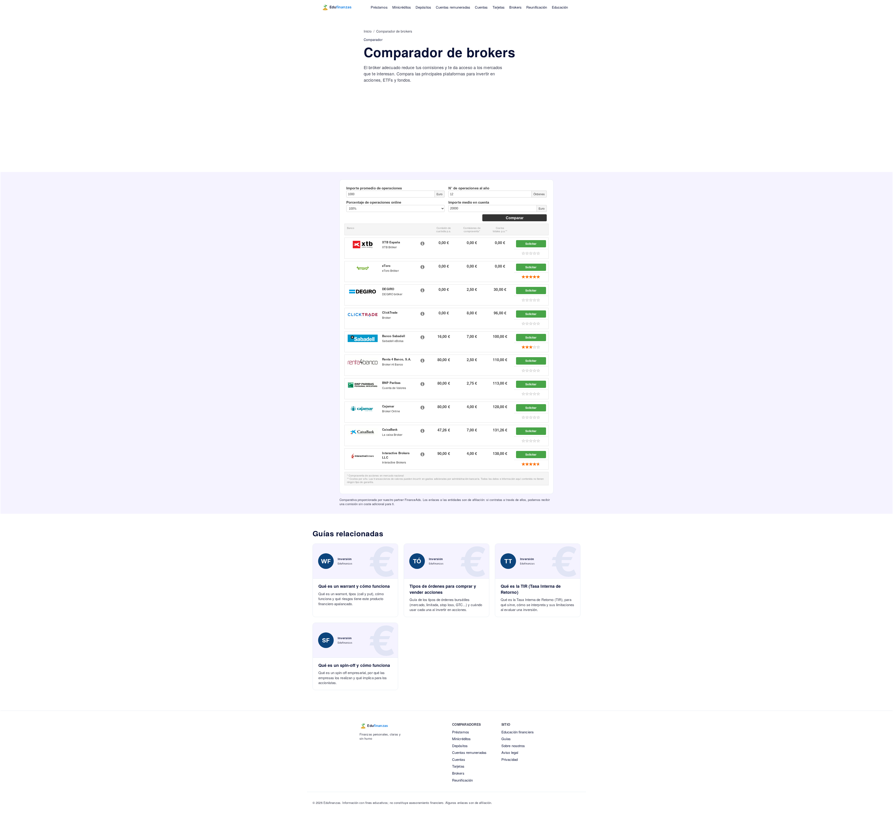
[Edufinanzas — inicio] (339, 7)
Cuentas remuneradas (453, 7)
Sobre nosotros (513, 745)
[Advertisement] (446, 137)
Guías (506, 738)
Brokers (515, 7)
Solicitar (530, 244)
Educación (560, 7)
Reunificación (536, 7)
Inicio (368, 31)
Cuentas (481, 7)
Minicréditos (401, 7)
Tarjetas (499, 7)
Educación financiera (517, 731)
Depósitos (423, 7)
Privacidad (509, 759)
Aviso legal (509, 752)
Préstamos (379, 7)
